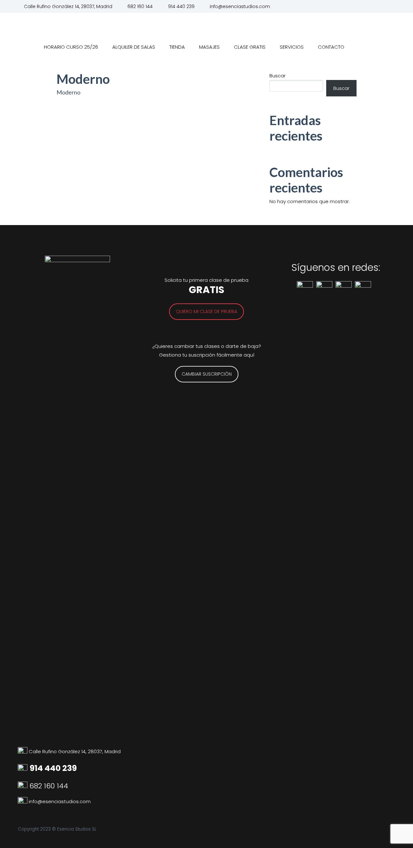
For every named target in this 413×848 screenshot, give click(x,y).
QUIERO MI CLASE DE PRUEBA (206, 311)
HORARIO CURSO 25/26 (71, 47)
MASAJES (209, 47)
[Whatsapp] (23, 801)
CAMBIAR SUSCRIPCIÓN (207, 374)
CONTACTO (331, 47)
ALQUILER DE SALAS (133, 47)
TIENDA (177, 47)
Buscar (277, 75)
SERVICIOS (292, 47)
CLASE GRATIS (250, 47)
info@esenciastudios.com (240, 6)
